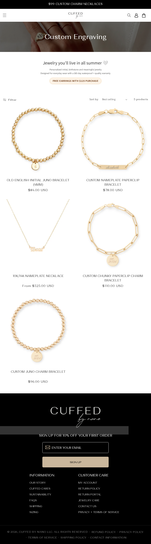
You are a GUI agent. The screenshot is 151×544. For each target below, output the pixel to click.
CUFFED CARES (39, 488)
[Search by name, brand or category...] (129, 15)
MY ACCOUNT (87, 482)
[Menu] (5, 15)
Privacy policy (131, 532)
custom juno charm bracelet (38, 371)
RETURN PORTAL (89, 494)
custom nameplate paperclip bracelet (112, 182)
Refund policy (104, 532)
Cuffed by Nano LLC (35, 532)
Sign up (75, 462)
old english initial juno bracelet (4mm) (38, 182)
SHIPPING (35, 506)
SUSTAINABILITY (40, 494)
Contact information (108, 537)
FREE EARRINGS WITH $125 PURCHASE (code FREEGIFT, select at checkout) (75, 3)
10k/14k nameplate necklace (38, 275)
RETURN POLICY (89, 488)
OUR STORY (37, 482)
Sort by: (93, 99)
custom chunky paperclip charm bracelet (113, 278)
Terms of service (42, 537)
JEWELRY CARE (88, 500)
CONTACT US (87, 506)
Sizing (33, 512)
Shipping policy (74, 537)
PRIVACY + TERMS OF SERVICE (98, 512)
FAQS (33, 500)
